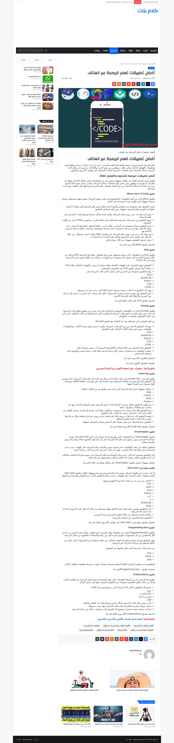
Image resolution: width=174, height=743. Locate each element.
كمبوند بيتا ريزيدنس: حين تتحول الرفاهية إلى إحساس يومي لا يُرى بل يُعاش (28, 139)
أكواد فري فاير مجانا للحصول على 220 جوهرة (109, 724)
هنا (121, 244)
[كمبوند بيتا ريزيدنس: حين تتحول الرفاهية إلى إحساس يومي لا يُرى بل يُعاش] (27, 129)
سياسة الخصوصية (27, 739)
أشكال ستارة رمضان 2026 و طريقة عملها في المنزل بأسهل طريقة (116, 2)
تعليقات (23, 60)
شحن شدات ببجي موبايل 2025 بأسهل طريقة (141, 724)
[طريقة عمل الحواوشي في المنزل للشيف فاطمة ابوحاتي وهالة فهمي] (47, 106)
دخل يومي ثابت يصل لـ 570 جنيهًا (45, 160)
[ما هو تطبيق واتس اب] (47, 79)
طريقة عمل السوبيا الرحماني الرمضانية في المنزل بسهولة (32, 68)
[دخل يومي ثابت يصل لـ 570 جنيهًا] (45, 152)
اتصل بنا (19, 739)
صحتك (138, 50)
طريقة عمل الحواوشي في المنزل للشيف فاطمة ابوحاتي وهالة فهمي (31, 105)
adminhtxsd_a (147, 78)
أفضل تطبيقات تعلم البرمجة (143, 626)
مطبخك (123, 50)
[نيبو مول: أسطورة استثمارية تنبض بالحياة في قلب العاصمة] (45, 129)
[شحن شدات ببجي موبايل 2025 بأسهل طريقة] (140, 714)
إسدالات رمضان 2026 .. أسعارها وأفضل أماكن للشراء (28, 161)
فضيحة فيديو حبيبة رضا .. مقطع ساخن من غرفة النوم (31, 95)
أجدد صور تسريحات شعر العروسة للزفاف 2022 (31, 86)
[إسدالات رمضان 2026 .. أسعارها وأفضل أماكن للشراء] (27, 152)
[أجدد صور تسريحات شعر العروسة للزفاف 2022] (47, 88)
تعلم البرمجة (121, 630)
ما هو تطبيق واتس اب (34, 76)
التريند (145, 50)
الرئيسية (153, 50)
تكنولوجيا (114, 50)
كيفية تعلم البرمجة (85, 630)
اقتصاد (105, 50)
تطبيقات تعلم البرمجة (91, 626)
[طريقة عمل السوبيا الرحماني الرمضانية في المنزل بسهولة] (47, 70)
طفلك (130, 50)
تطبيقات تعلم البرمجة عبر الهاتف (141, 630)
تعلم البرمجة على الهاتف (104, 630)
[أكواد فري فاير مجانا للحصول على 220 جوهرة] (108, 714)
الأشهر (50, 60)
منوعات (97, 50)
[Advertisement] (87, 32)
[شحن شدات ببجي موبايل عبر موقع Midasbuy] (76, 714)
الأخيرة (36, 60)
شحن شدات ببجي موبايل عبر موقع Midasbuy (77, 724)
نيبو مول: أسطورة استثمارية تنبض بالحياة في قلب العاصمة (45, 138)
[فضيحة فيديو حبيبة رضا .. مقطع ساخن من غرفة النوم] (47, 97)
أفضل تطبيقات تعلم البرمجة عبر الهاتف (116, 626)
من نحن (36, 739)
